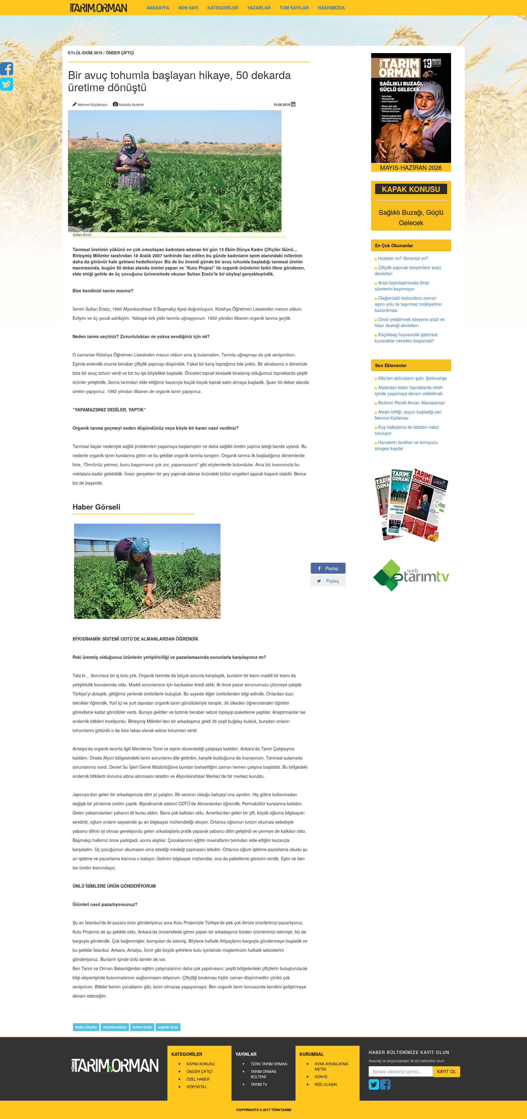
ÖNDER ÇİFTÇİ (199, 1071)
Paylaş (329, 568)
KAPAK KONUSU (201, 1063)
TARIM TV (259, 1084)
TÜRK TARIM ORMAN (269, 1063)
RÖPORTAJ (196, 1086)
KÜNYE (321, 1076)
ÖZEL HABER (198, 1078)
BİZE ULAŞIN (326, 1084)
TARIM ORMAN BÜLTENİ (263, 1074)
